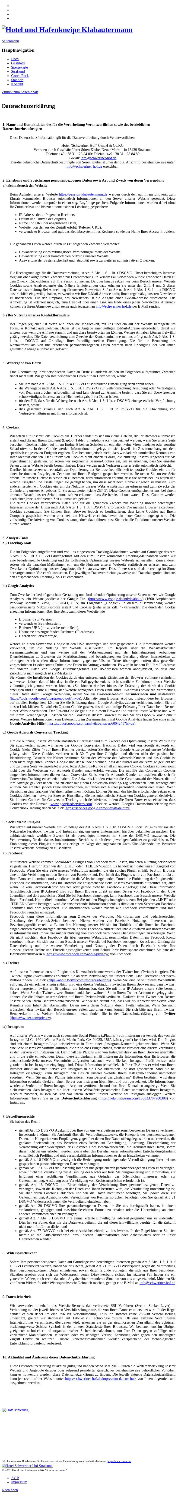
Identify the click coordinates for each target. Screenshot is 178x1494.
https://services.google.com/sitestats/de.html (97, 808)
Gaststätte (18, 63)
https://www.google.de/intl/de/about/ (115, 599)
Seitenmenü (10, 41)
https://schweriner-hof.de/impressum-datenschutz (100, 1379)
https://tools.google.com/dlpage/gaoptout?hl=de (45, 698)
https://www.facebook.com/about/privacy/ (77, 954)
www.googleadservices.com (71, 804)
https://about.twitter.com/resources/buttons (79, 980)
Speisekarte (19, 67)
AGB (15, 1478)
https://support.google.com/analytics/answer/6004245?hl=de (90, 723)
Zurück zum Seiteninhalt (20, 92)
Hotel (15, 59)
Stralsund (18, 71)
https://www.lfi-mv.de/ (119, 1461)
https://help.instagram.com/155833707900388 (133, 1098)
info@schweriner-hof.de (98, 158)
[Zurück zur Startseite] (67, 29)
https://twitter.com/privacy (31, 1018)
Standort (17, 80)
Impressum (19, 1482)
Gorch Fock (20, 76)
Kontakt (17, 84)
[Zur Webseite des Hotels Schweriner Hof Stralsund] (27, 1466)
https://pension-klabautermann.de (83, 194)
